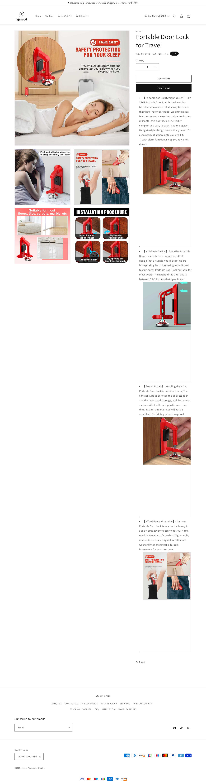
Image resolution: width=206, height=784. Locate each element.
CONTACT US (71, 703)
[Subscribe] (68, 727)
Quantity (140, 60)
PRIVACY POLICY (89, 703)
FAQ (97, 709)
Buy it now (164, 87)
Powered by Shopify (36, 768)
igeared (24, 768)
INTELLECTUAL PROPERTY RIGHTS (119, 709)
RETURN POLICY (109, 703)
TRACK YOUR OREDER (81, 709)
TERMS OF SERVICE (142, 703)
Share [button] (142, 661)
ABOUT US (57, 703)
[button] (174, 16)
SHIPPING (125, 703)
